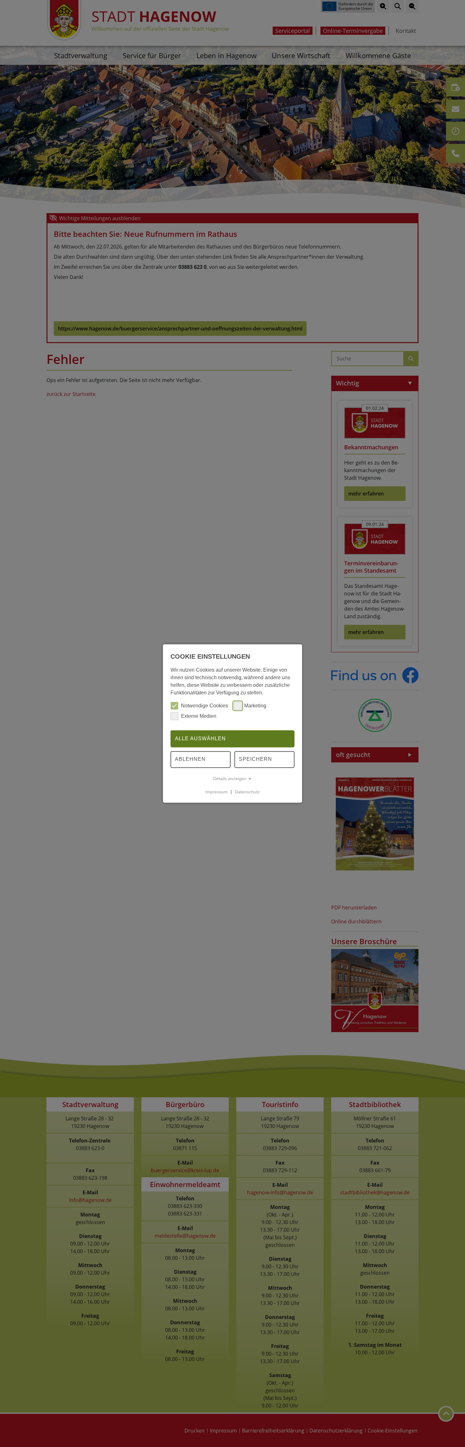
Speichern (255, 759)
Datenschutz (247, 791)
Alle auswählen (200, 738)
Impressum (216, 791)
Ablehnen (190, 759)
